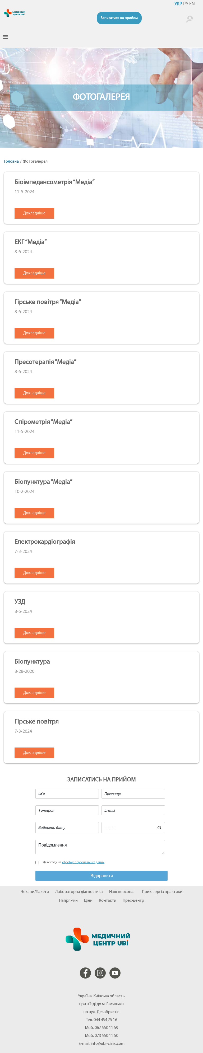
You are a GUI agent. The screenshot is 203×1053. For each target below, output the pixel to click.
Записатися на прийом (119, 18)
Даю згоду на (73, 862)
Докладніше (34, 213)
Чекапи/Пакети (35, 892)
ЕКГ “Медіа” (31, 242)
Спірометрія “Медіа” (43, 422)
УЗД (20, 602)
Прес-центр (133, 901)
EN (192, 4)
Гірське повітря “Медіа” (48, 302)
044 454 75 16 (105, 1020)
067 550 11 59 (106, 1028)
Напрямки (68, 901)
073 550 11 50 (106, 1036)
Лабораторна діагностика (79, 892)
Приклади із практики (162, 892)
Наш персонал (122, 892)
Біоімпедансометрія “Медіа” (55, 182)
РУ (185, 4)
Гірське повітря (37, 721)
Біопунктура (32, 662)
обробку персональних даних (83, 862)
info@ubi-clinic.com (107, 1044)
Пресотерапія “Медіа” (45, 362)
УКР (178, 4)
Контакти (107, 901)
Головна (11, 161)
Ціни (88, 901)
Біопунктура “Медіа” (43, 482)
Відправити (101, 875)
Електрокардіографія (45, 542)
